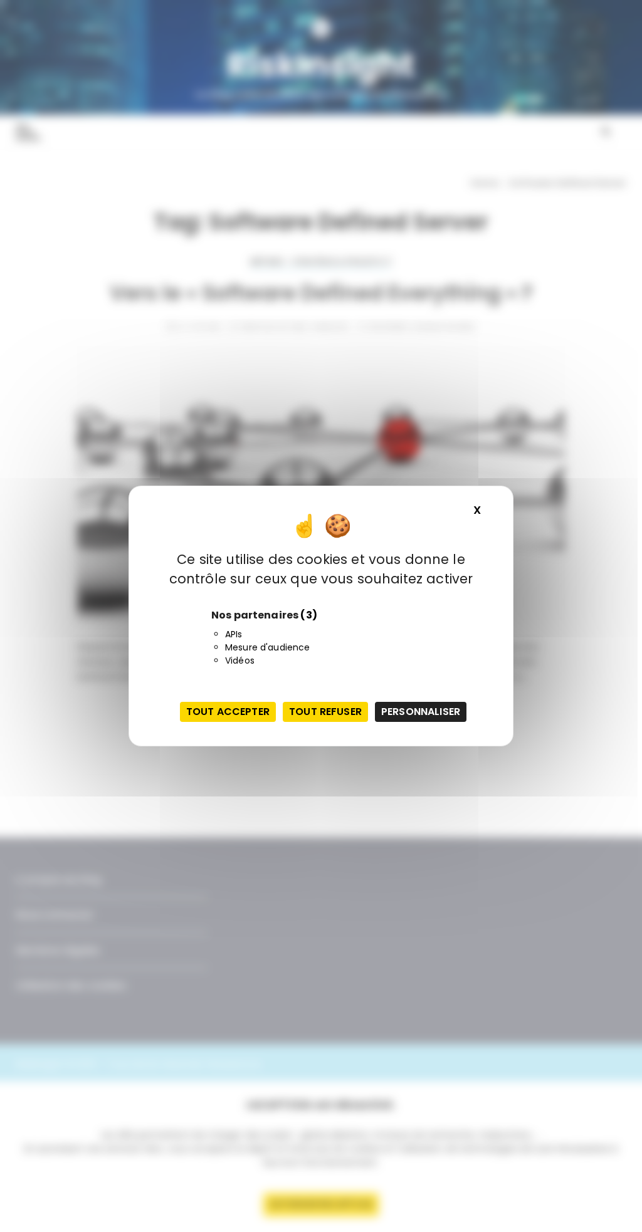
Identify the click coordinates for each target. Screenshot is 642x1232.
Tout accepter (228, 711)
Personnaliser (420, 711)
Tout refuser (325, 711)
